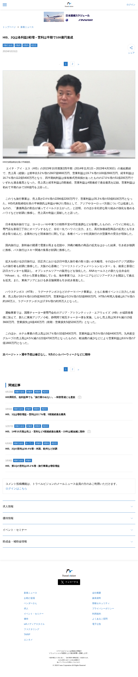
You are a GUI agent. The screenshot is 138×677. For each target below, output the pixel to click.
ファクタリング (31, 629)
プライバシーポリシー (103, 608)
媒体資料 (96, 598)
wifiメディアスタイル (34, 624)
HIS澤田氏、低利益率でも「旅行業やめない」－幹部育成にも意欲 (40, 397)
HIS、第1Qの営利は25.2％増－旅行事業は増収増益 (32, 466)
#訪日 (34, 45)
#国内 (26, 45)
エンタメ (28, 639)
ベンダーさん (30, 603)
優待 (26, 619)
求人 (26, 608)
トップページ (9, 27)
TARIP (27, 634)
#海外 (18, 45)
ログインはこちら (16, 488)
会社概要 (96, 593)
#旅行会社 (8, 45)
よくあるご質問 (100, 619)
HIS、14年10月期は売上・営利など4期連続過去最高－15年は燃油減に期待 (45, 431)
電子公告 (96, 624)
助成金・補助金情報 (15, 541)
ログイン (131, 5)
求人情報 (8, 506)
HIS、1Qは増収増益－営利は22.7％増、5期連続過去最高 (35, 414)
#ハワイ (29, 443)
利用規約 (96, 613)
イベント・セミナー (15, 529)
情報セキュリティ (101, 603)
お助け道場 (29, 598)
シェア (131, 53)
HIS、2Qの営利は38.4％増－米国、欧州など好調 (31, 448)
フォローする (71, 582)
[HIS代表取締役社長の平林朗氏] (69, 158)
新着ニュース (27, 27)
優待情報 (8, 518)
